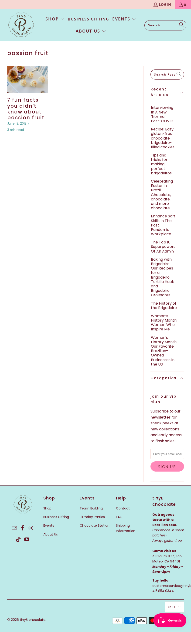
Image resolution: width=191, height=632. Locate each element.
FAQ (119, 517)
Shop (47, 508)
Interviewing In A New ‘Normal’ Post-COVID (162, 114)
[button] (55, 19)
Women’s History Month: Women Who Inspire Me (164, 323)
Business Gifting (56, 517)
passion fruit (28, 53)
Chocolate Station (94, 525)
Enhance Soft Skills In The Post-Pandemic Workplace (163, 225)
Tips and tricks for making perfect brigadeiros (161, 164)
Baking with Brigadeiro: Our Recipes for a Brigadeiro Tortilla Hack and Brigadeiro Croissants (162, 277)
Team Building (91, 508)
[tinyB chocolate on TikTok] (18, 540)
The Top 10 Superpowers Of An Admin (163, 246)
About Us (50, 534)
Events (48, 525)
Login (165, 4)
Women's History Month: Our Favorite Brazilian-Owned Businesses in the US (164, 350)
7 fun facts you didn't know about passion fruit (25, 108)
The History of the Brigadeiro (164, 305)
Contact (123, 508)
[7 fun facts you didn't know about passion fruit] (27, 79)
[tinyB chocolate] (21, 25)
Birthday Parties (92, 517)
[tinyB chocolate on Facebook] (22, 528)
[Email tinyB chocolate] (14, 528)
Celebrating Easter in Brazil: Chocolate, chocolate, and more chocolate (162, 194)
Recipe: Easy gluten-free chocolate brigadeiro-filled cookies (162, 138)
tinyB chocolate (32, 619)
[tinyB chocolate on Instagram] (30, 528)
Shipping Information (125, 528)
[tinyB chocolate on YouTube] (26, 540)
